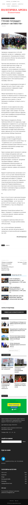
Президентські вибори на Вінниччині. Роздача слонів (20, 385)
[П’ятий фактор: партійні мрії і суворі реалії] (7, 362)
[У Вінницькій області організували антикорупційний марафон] (21, 362)
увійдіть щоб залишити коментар (14, 312)
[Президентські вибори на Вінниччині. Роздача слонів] (21, 378)
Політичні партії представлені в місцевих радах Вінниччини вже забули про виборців (17, 337)
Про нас (16, 500)
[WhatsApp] (12, 29)
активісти (7, 245)
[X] (6, 29)
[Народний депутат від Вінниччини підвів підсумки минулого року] (5, 330)
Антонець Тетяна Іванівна (22, 263)
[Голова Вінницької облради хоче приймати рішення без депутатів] (5, 323)
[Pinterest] (9, 29)
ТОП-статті (12, 18)
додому (3, 16)
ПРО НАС (3, 488)
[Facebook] (2, 29)
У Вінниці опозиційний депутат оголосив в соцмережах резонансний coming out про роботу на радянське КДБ (7, 266)
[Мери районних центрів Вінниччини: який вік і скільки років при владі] (5, 297)
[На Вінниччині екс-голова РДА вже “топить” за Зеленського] (7, 378)
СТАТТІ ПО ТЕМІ (6, 275)
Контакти (12, 500)
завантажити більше (13, 350)
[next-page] (5, 303)
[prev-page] (2, 303)
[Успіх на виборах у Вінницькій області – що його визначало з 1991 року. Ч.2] (5, 280)
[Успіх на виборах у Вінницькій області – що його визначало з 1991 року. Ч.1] (5, 288)
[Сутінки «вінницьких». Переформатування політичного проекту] (5, 345)
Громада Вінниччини (5, 18)
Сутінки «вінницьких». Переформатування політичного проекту (18, 345)
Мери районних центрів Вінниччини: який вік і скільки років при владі (16, 297)
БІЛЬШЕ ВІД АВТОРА (17, 275)
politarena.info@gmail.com (7, 492)
